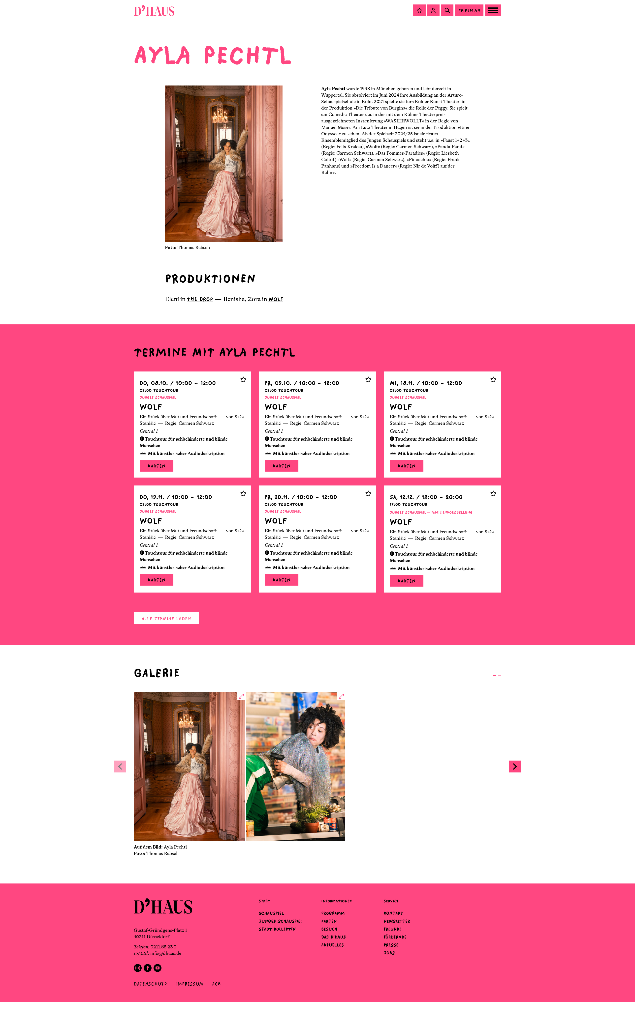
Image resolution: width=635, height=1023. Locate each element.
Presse (391, 945)
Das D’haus (333, 937)
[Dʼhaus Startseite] (154, 10)
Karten (156, 466)
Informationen (336, 901)
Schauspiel (271, 913)
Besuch (329, 929)
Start (264, 901)
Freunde (393, 929)
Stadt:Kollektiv (277, 929)
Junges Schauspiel (280, 921)
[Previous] (120, 766)
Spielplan (469, 10)
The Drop (200, 299)
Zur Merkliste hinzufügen (243, 379)
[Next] (515, 766)
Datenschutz (150, 984)
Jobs (389, 953)
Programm (333, 913)
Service (391, 901)
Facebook (148, 968)
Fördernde (395, 937)
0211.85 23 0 (163, 947)
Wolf (275, 299)
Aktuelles (332, 945)
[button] (419, 10)
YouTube (157, 968)
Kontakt (393, 913)
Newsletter (397, 921)
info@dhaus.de (165, 953)
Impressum (189, 984)
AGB (216, 984)
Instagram (138, 968)
